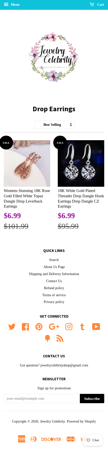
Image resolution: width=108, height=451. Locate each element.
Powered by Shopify (81, 421)
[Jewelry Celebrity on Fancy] (47, 338)
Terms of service (54, 295)
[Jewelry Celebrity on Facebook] (25, 326)
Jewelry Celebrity (52, 421)
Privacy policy (54, 302)
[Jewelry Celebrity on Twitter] (12, 326)
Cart (100, 5)
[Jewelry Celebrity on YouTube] (96, 326)
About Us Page (54, 267)
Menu (15, 5)
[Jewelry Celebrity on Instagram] (69, 326)
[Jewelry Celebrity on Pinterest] (39, 326)
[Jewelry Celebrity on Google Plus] (54, 326)
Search (54, 260)
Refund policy (54, 288)
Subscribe (92, 399)
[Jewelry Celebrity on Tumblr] (82, 326)
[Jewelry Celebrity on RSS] (60, 338)
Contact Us (54, 281)
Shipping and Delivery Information (54, 274)
